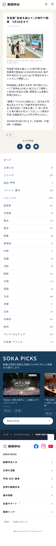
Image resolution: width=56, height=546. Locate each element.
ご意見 (6, 522)
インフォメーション (22, 434)
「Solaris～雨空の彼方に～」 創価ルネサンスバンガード (21, 401)
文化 (8, 411)
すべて (7, 160)
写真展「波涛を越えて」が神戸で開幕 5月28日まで (43, 434)
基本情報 (8, 495)
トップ (5, 434)
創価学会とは (10, 462)
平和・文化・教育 (11, 479)
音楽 (19, 411)
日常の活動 (9, 470)
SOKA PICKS (13, 421)
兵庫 (10, 135)
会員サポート (10, 503)
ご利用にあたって (20, 522)
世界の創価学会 (11, 487)
